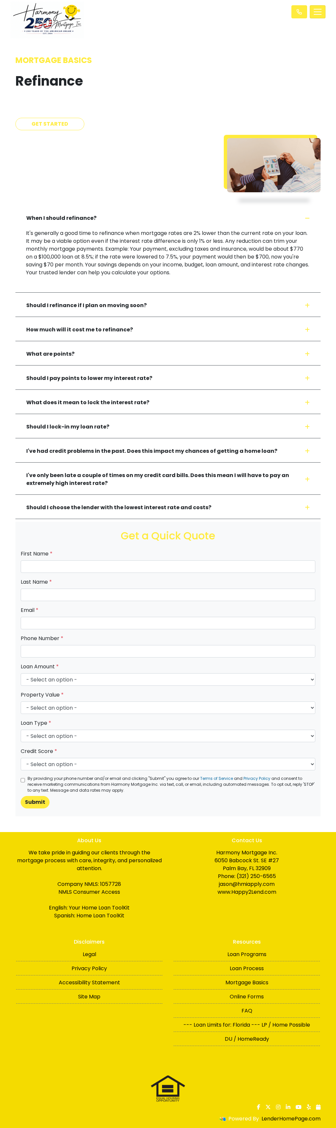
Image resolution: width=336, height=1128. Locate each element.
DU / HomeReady (247, 1039)
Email (29, 610)
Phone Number (42, 638)
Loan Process (247, 968)
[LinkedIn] (288, 1107)
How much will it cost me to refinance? (79, 329)
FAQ (247, 1010)
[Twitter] (268, 1107)
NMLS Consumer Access (89, 892)
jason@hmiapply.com (247, 884)
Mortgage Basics (246, 982)
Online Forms (247, 996)
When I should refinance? (61, 218)
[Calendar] (318, 1107)
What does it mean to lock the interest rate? (87, 402)
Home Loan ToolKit (100, 915)
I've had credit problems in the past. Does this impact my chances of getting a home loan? (151, 451)
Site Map (89, 996)
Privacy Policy (256, 778)
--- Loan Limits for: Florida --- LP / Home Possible (246, 1025)
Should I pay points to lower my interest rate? (89, 378)
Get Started (50, 124)
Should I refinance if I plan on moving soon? (86, 305)
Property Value (42, 695)
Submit (35, 802)
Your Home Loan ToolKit (99, 907)
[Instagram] (278, 1107)
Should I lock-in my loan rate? (67, 426)
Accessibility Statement (89, 982)
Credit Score (39, 751)
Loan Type (36, 723)
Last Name (36, 582)
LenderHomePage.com (291, 1118)
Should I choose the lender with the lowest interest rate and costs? (118, 507)
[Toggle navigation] (318, 11)
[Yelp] (309, 1107)
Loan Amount (40, 666)
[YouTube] (299, 1107)
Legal (89, 954)
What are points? (50, 354)
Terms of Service (216, 778)
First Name (36, 553)
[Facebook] (258, 1107)
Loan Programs (246, 954)
